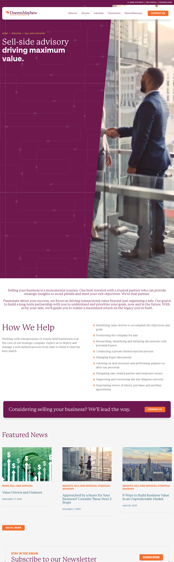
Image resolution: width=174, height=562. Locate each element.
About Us (72, 13)
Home (5, 33)
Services (86, 13)
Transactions (114, 13)
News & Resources (133, 13)
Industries (99, 13)
